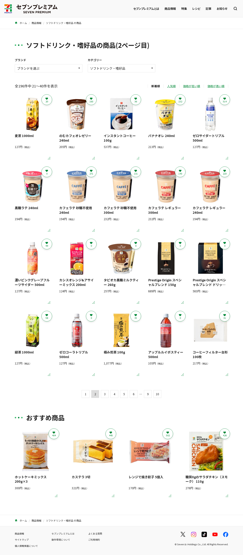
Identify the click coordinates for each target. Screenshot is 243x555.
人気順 (171, 86)
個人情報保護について (26, 546)
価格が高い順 (215, 86)
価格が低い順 (191, 86)
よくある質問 (95, 533)
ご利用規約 (94, 539)
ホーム (23, 23)
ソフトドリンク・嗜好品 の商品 (63, 23)
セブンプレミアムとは (146, 8)
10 (157, 394)
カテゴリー (95, 60)
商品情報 (170, 8)
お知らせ (222, 8)
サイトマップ (22, 539)
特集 (184, 8)
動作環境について (61, 539)
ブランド (20, 60)
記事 (208, 8)
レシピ (196, 8)
